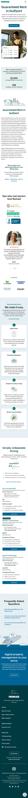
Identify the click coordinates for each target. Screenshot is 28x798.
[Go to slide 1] (13, 268)
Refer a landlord (6, 718)
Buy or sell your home (8, 714)
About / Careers (6, 740)
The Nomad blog (6, 736)
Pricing (4, 707)
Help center (5, 732)
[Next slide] (17, 268)
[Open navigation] (25, 1)
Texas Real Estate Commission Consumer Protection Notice (14, 780)
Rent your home (6, 711)
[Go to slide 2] (14, 268)
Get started (14, 514)
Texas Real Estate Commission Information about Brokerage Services (14, 782)
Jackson (20, 179)
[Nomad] (5, 2)
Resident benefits (7, 723)
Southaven (14, 181)
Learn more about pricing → (14, 482)
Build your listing (14, 25)
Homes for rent (6, 727)
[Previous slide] (10, 268)
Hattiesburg (13, 179)
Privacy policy (6, 743)
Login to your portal (14, 759)
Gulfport (7, 179)
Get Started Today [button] (14, 319)
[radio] (10, 247)
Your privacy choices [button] (10, 747)
